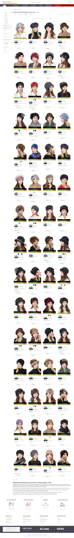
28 (63, 14)
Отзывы (58, 517)
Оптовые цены (8, 521)
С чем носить (42, 522)
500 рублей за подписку (27, 521)
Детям (40, 5)
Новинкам (20, 14)
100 (70, 14)
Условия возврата (9, 519)
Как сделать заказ (43, 517)
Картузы (38, 18)
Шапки (42, 18)
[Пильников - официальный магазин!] (5, 5)
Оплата (7, 517)
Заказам (31, 14)
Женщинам (25, 5)
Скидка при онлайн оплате (27, 519)
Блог (58, 521)
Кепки (46, 18)
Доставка (10, 517)
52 (65, 14)
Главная (4, 9)
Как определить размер (44, 519)
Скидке (26, 14)
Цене (15, 14)
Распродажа (57, 5)
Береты (50, 18)
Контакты (58, 522)
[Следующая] (70, 12)
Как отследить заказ (43, 521)
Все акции (24, 522)
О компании (59, 519)
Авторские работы (9, 9)
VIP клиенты (25, 517)
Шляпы (34, 18)
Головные (16, 5)
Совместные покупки (9, 522)
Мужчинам (33, 5)
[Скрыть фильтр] (11, 12)
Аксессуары (48, 5)
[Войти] (68, 2)
